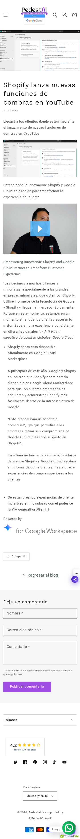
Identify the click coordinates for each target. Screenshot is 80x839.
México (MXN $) (37, 796)
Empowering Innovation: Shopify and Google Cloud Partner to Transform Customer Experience (38, 268)
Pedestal (35, 812)
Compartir (19, 556)
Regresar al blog (43, 575)
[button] (5, 15)
